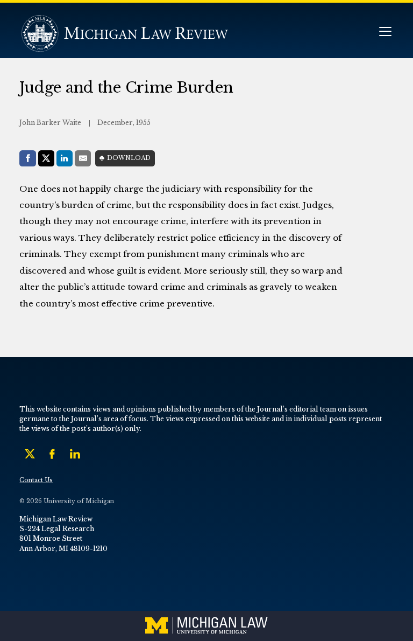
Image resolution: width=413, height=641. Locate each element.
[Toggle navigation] (385, 32)
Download (129, 158)
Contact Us (36, 480)
